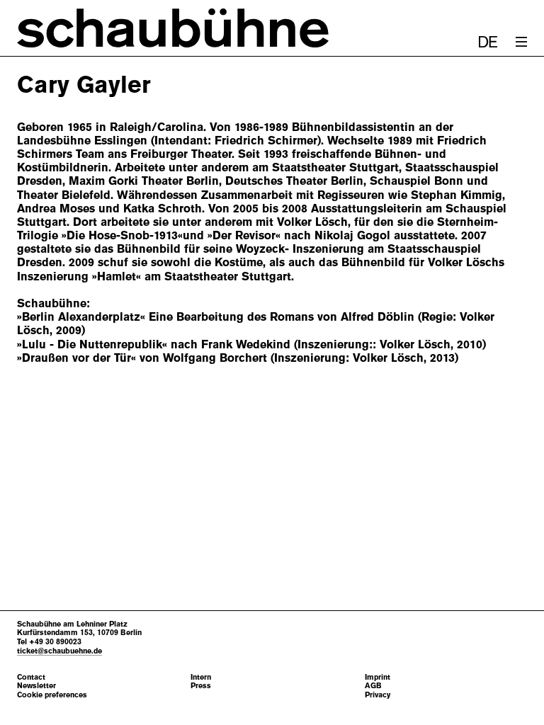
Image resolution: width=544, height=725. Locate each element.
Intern (201, 677)
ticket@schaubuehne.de (59, 651)
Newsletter (36, 685)
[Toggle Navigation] (521, 41)
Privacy (377, 695)
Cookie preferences (52, 695)
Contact (31, 677)
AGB (373, 685)
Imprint (377, 677)
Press (201, 685)
